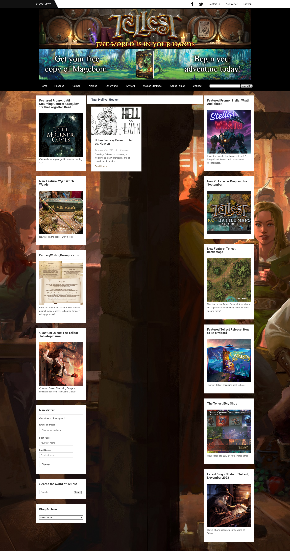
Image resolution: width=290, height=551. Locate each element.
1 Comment (123, 150)
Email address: (47, 424)
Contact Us (214, 4)
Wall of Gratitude (152, 85)
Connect (197, 85)
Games (76, 85)
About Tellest (177, 85)
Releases (59, 85)
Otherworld (112, 85)
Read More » (101, 166)
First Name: (45, 438)
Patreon (247, 4)
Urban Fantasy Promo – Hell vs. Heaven (114, 141)
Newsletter (231, 4)
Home (44, 85)
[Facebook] (192, 4)
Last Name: (45, 450)
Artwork (130, 85)
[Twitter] (201, 4)
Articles (93, 85)
